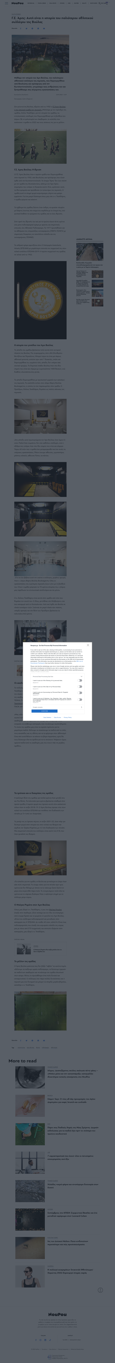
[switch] (79, 680)
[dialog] (57, 681)
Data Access (57, 717)
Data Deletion (47, 717)
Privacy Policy (68, 717)
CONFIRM (44, 711)
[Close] (88, 645)
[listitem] (57, 676)
